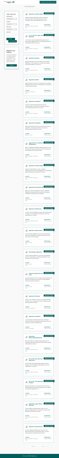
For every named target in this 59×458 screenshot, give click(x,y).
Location (8, 21)
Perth (26, 27)
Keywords (8, 32)
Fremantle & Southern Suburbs (31, 26)
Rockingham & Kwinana (30, 91)
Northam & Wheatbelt (29, 328)
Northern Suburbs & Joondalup (31, 48)
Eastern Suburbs (28, 199)
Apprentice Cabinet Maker (36, 14)
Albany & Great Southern (30, 308)
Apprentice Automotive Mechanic (38, 187)
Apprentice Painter (34, 79)
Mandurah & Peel (28, 134)
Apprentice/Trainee (49, 13)
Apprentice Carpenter (35, 101)
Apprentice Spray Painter (36, 230)
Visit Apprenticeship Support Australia (48, 2)
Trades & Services (48, 26)
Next (43, 446)
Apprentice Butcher (34, 58)
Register (11, 65)
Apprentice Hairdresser (35, 208)
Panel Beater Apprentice (35, 252)
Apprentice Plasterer (34, 296)
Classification (9, 16)
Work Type (8, 26)
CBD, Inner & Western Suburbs (31, 220)
